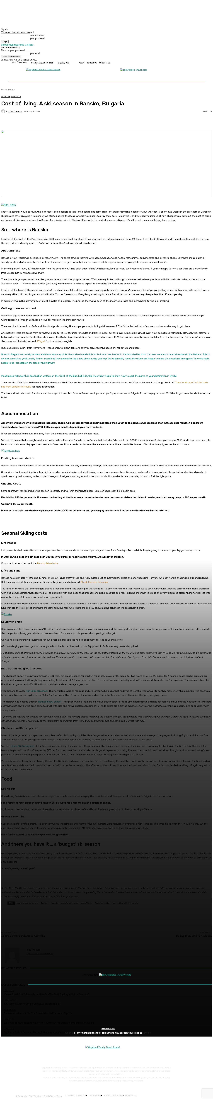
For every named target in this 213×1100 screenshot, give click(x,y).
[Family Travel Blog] (43, 69)
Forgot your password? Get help (17, 44)
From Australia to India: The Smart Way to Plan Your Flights (108, 1032)
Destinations (108, 1029)
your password (37, 38)
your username (37, 35)
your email (35, 53)
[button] (197, 78)
